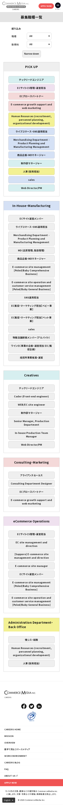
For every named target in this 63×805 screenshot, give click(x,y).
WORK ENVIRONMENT (15, 755)
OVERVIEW (9, 742)
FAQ (6, 769)
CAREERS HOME (12, 729)
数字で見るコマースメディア (17, 749)
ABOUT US (10, 775)
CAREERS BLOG (12, 762)
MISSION (8, 736)
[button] (8, 800)
